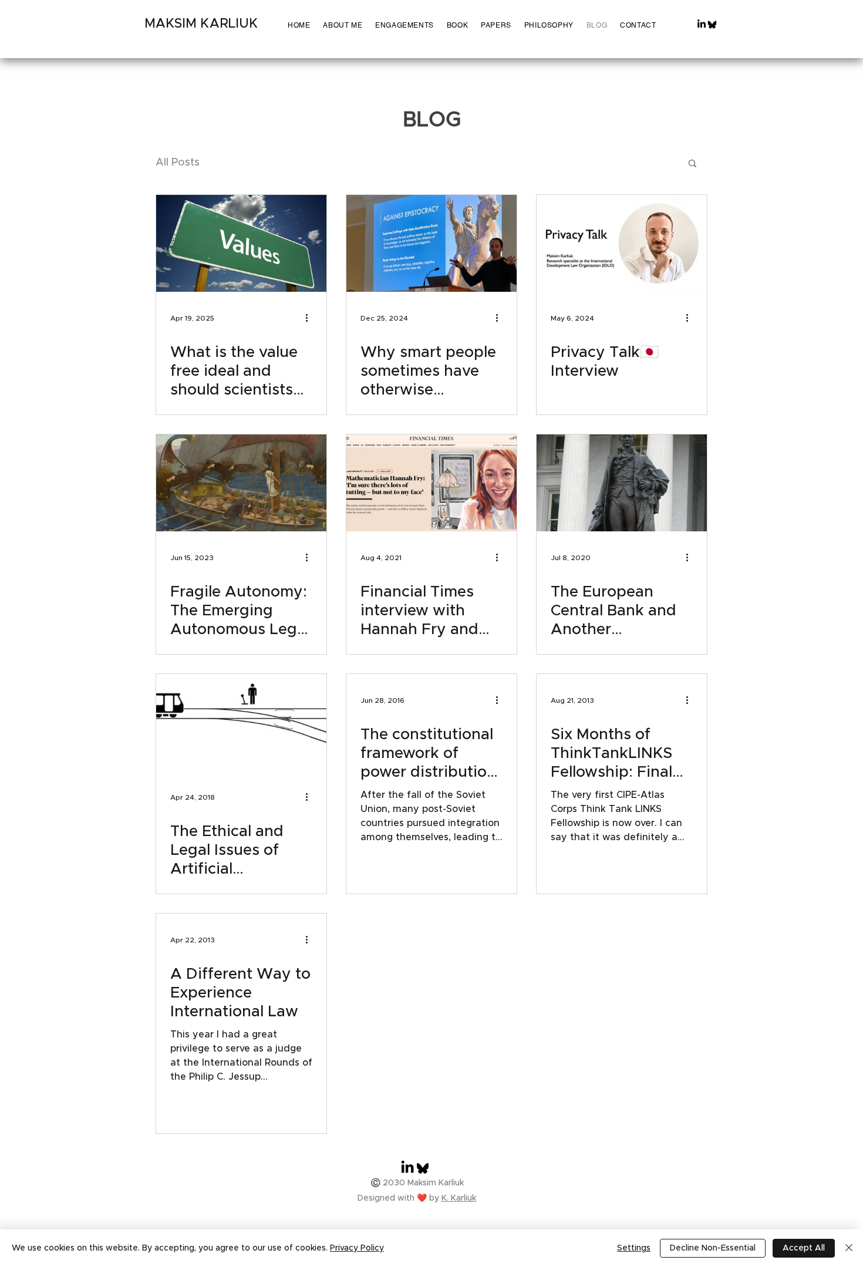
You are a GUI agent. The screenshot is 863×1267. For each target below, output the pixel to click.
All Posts (178, 162)
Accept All (804, 1248)
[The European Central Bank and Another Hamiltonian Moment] (622, 482)
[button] (692, 164)
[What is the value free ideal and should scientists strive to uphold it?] (241, 243)
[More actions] (311, 318)
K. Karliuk (458, 1198)
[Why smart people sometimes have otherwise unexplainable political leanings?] (431, 243)
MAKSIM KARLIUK (201, 24)
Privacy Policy (357, 1248)
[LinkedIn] (701, 23)
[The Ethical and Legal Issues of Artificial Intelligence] (241, 722)
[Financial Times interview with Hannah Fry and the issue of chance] (431, 482)
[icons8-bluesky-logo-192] (712, 24)
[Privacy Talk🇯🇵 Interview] (622, 243)
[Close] (849, 1248)
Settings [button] (633, 1248)
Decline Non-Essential (713, 1248)
